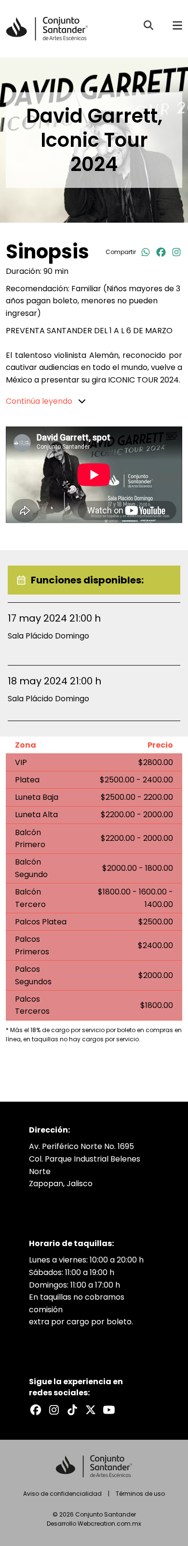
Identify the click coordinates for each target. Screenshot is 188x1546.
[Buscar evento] (148, 25)
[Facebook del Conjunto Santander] (35, 1410)
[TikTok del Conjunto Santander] (72, 1410)
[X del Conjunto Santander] (90, 1410)
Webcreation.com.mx (109, 1523)
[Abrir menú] (177, 25)
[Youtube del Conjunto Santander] (109, 1410)
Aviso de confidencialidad (62, 1493)
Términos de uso (140, 1493)
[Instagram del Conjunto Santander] (54, 1410)
